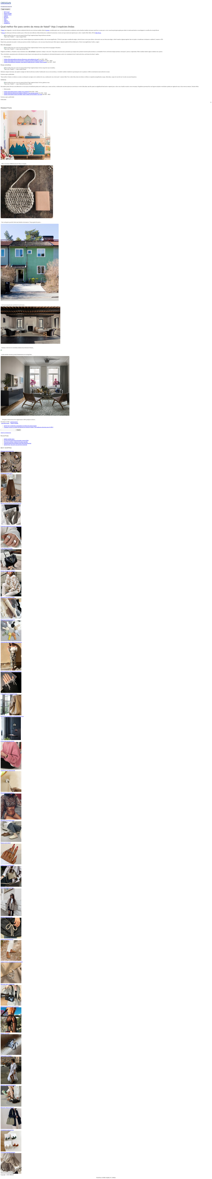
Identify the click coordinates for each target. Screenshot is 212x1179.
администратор (14, 422)
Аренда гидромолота (6, 432)
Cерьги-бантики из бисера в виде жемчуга (11, 671)
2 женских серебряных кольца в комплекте (11, 526)
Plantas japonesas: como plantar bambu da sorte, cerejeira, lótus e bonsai (29, 62)
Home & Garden (8, 13)
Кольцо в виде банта (6, 843)
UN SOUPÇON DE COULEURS (9, 417)
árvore (47, 30)
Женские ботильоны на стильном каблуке (11, 503)
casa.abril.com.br (5, 423)
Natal (3, 30)
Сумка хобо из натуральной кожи (9, 694)
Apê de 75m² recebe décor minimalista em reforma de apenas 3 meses (20, 426)
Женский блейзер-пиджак (7, 887)
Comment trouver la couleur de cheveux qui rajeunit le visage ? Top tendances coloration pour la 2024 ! (28, 427)
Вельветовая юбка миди (6, 473)
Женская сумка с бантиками (7, 984)
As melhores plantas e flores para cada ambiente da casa (25, 59)
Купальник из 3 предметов (7, 793)
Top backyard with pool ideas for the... (11, 352)
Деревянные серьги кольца (7, 1130)
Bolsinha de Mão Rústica (7, 219)
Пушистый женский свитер (7, 741)
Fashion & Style (7, 14)
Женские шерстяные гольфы (8, 597)
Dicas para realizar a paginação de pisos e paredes (16, 442)
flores (3, 33)
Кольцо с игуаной (5, 1033)
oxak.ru (6, 20)
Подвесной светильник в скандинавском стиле (12, 716)
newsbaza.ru (7, 23)
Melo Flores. (98, 33)
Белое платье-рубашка (6, 1056)
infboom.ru (6, 21)
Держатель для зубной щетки (8, 770)
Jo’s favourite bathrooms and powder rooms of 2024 (16, 440)
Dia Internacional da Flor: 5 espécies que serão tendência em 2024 (27, 60)
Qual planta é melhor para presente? (20, 91)
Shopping (6, 17)
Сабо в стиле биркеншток (7, 939)
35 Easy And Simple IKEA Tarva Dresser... (12, 161)
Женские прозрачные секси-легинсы (10, 1006)
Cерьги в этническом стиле (7, 451)
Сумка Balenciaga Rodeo (7, 548)
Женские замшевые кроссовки (8, 1085)
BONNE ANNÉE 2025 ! (9, 439)
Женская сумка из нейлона (7, 1107)
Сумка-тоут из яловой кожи (7, 865)
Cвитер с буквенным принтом (8, 571)
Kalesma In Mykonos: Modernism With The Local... (14, 345)
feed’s (5, 19)
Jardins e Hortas (8, 59)
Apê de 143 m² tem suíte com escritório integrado (15, 444)
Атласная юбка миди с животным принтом (11, 642)
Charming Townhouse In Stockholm (10, 302)
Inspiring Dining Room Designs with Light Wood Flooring (17, 443)
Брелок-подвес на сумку (7, 917)
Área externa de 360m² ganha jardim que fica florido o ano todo (27, 94)
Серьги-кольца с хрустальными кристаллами (12, 962)
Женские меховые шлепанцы (8, 620)
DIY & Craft (7, 12)
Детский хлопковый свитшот (8, 1152)
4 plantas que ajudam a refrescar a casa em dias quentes (25, 93)
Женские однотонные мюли (7, 820)
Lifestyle (6, 16)
